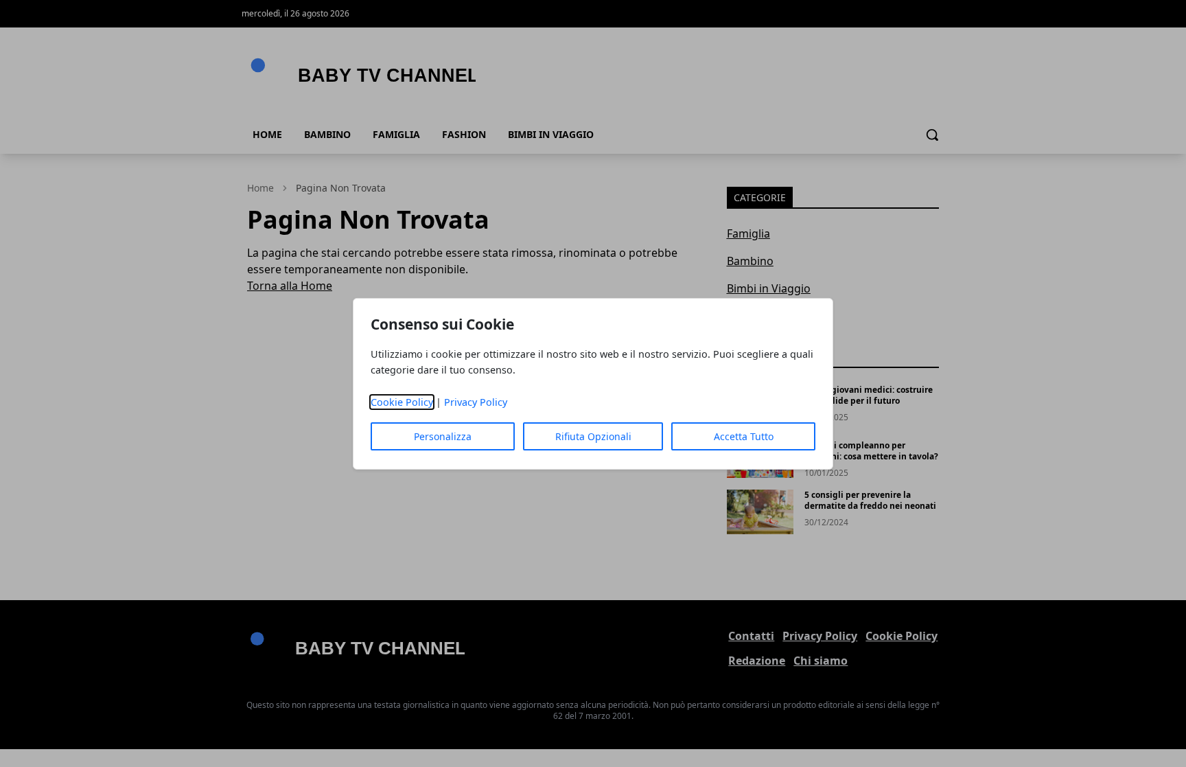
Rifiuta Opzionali (593, 436)
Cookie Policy (402, 402)
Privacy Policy (475, 402)
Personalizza (443, 436)
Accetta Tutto (744, 436)
